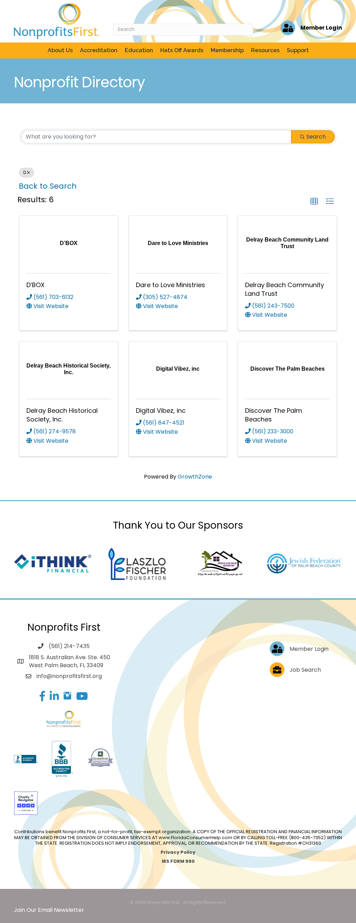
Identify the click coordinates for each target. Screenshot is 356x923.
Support (298, 50)
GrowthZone (195, 477)
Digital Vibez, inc (161, 410)
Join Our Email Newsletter (49, 910)
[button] (314, 201)
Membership (227, 50)
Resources (265, 50)
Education (139, 50)
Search (316, 137)
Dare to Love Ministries (170, 285)
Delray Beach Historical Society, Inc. (62, 415)
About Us (60, 50)
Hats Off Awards (181, 50)
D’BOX (35, 285)
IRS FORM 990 (178, 861)
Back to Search (48, 186)
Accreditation (99, 50)
